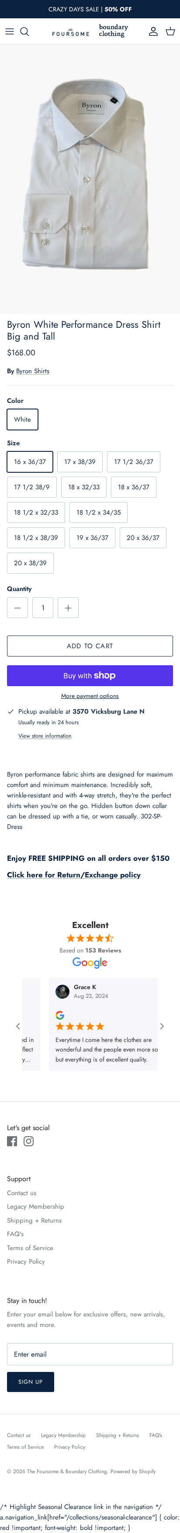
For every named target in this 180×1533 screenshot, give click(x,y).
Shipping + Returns (34, 1220)
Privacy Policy (26, 1261)
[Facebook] (12, 1141)
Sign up (30, 1382)
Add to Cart (90, 646)
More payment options (90, 696)
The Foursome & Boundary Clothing (67, 1471)
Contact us (21, 1193)
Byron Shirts (32, 371)
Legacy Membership (35, 1206)
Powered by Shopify (133, 1471)
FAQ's (15, 1234)
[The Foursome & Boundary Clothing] (90, 31)
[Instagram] (29, 1141)
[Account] (151, 31)
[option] (90, 179)
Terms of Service (30, 1248)
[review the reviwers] (50, 1014)
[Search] (28, 31)
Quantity (19, 589)
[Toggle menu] (9, 31)
